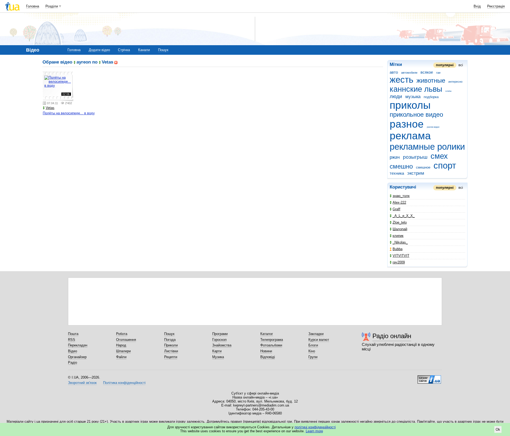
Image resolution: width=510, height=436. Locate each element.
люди (396, 96)
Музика (218, 357)
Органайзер (77, 357)
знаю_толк (401, 196)
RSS (71, 340)
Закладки (316, 334)
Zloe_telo (400, 222)
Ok (498, 429)
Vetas (50, 108)
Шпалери (123, 351)
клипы (448, 91)
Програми (220, 334)
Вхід (477, 6)
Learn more (314, 431)
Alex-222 (399, 202)
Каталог (266, 334)
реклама (410, 135)
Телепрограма (271, 340)
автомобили (409, 72)
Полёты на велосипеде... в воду (69, 113)
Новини (266, 351)
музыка (412, 96)
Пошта (73, 334)
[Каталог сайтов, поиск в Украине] (429, 377)
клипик (398, 236)
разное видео (433, 127)
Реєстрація (496, 6)
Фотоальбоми (271, 345)
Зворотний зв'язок (82, 383)
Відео (72, 351)
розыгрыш (415, 157)
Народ (121, 345)
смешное (423, 167)
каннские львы (416, 89)
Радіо (72, 362)
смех (439, 156)
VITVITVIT (401, 256)
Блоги (313, 345)
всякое (426, 72)
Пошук (163, 50)
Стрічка (124, 50)
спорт (445, 165)
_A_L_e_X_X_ (404, 216)
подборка (431, 97)
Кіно (311, 351)
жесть (401, 80)
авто (394, 72)
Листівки (171, 351)
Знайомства (221, 345)
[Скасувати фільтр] (115, 62)
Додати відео (99, 50)
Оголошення (126, 340)
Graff (396, 209)
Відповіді (267, 357)
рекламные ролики (427, 147)
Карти (217, 351)
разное (407, 124)
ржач (395, 157)
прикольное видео (416, 114)
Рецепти (170, 357)
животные (430, 80)
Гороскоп (219, 340)
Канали (144, 50)
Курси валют (318, 340)
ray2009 (399, 262)
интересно (455, 81)
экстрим (415, 173)
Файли (121, 357)
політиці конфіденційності (315, 427)
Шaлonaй (400, 229)
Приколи (171, 345)
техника (397, 173)
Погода (170, 340)
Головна (32, 6)
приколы (410, 105)
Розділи (51, 6)
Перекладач (77, 345)
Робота (121, 334)
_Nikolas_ (400, 242)
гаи (438, 72)
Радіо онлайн (391, 335)
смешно (401, 166)
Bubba (397, 249)
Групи (312, 357)
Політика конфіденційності (124, 383)
